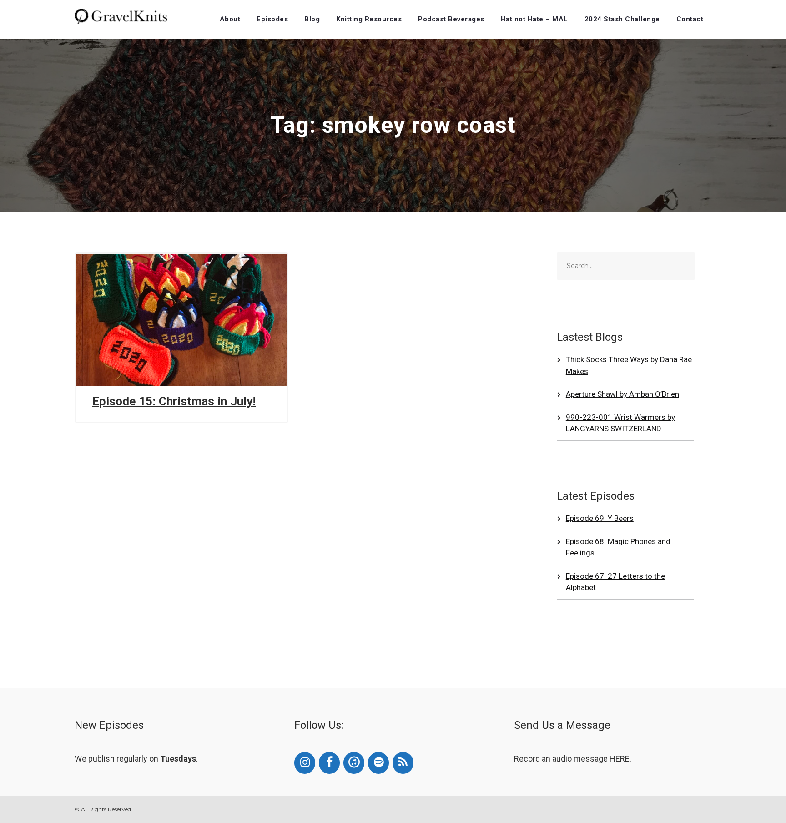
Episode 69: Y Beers (600, 518)
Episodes (272, 19)
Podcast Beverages (451, 19)
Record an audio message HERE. (572, 758)
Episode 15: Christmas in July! (174, 401)
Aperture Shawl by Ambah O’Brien (622, 394)
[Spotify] (378, 763)
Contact (690, 19)
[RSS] (403, 763)
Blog (312, 19)
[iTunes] (353, 763)
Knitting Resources (369, 19)
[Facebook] (329, 763)
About (230, 19)
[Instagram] (304, 763)
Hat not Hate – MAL (534, 19)
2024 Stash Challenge (622, 19)
